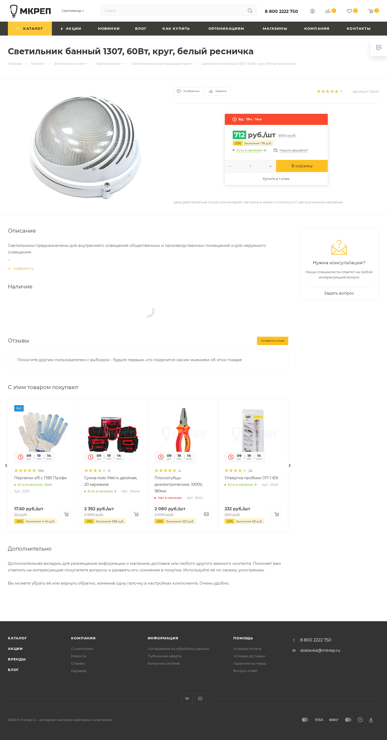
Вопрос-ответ (245, 671)
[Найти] (250, 10)
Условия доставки (249, 656)
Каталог (17, 638)
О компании (82, 648)
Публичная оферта (165, 656)
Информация (163, 638)
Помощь (243, 638)
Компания (83, 638)
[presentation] (6, 465)
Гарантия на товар (249, 663)
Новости (78, 656)
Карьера (78, 671)
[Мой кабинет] (312, 11)
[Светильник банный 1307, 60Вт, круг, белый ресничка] (86, 146)
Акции (15, 648)
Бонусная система (164, 663)
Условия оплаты (247, 648)
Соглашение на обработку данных (178, 648)
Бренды (17, 659)
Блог (13, 670)
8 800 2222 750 (281, 11)
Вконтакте (186, 698)
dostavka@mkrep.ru (320, 650)
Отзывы (78, 663)
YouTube (200, 698)
